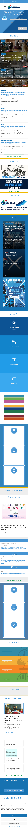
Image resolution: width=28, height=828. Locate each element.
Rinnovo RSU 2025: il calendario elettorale (11, 254)
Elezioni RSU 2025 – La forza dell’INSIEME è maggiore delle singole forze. (14, 228)
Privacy (15, 826)
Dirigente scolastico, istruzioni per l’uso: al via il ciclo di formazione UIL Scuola (13, 143)
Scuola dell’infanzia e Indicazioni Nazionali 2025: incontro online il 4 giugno (13, 527)
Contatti (18, 826)
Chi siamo (14, 1)
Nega (14, 819)
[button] (26, 803)
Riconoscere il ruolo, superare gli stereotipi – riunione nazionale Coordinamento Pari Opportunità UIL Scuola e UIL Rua (13, 549)
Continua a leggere (9, 732)
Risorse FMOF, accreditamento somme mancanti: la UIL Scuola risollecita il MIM (13, 72)
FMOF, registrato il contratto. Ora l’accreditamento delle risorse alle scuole (13, 127)
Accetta (14, 815)
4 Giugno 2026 (14, 497)
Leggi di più (7, 652)
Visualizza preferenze (14, 823)
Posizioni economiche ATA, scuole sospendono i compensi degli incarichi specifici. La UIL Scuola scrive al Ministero (13, 94)
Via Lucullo (4, 545)
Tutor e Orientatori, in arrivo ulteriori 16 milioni (12, 43)
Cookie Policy (10, 826)
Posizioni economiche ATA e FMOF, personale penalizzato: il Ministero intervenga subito (12, 56)
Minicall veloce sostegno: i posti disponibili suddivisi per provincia (14, 111)
